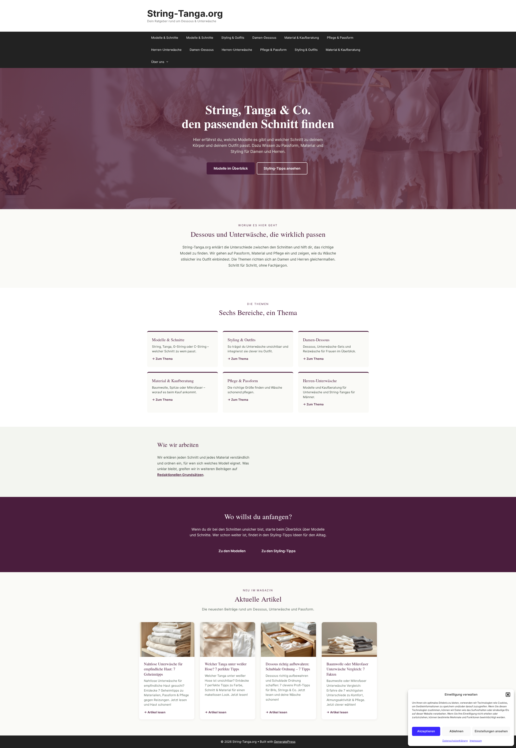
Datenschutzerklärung (455, 740)
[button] (508, 695)
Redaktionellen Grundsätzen (180, 475)
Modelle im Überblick (231, 168)
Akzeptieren (426, 731)
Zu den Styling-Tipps (278, 551)
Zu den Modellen (232, 551)
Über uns (157, 62)
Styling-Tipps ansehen (282, 168)
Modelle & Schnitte (164, 38)
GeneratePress (284, 742)
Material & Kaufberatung (301, 38)
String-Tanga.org (185, 13)
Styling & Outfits (232, 38)
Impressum (476, 740)
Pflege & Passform (340, 38)
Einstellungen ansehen (491, 731)
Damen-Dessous (264, 38)
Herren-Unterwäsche (166, 50)
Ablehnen (456, 731)
